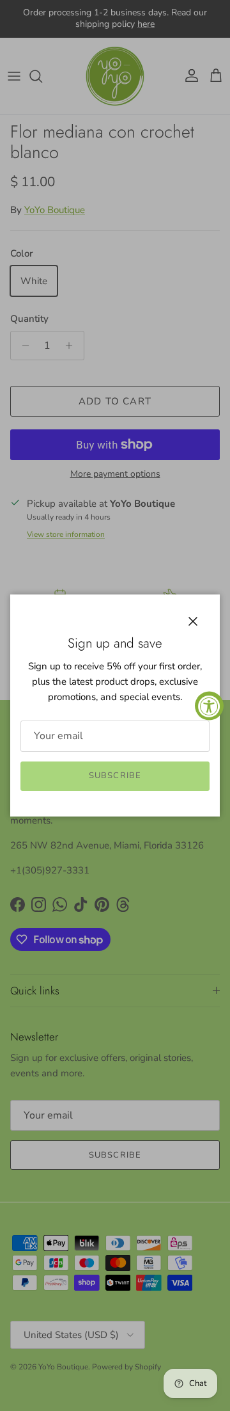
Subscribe (115, 775)
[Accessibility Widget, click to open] (209, 705)
